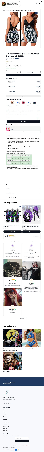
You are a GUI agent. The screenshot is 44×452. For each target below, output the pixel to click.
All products (9, 10)
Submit (22, 441)
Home (4, 10)
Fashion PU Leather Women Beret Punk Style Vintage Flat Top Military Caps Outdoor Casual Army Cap (12, 285)
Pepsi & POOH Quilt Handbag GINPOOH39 (12, 256)
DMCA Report (13, 447)
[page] (9, 382)
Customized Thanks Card (15, 127)
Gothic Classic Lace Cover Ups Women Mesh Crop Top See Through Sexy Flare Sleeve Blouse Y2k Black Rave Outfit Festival (31, 291)
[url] (29, 445)
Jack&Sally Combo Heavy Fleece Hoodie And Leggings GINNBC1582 (31, 259)
